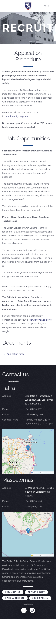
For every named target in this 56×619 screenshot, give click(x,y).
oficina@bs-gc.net (34, 414)
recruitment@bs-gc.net (17, 116)
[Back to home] (28, 6)
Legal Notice (12, 592)
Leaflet (35, 472)
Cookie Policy (40, 598)
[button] (49, 6)
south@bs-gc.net (33, 506)
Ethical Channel (14, 598)
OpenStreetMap (47, 472)
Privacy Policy (36, 592)
